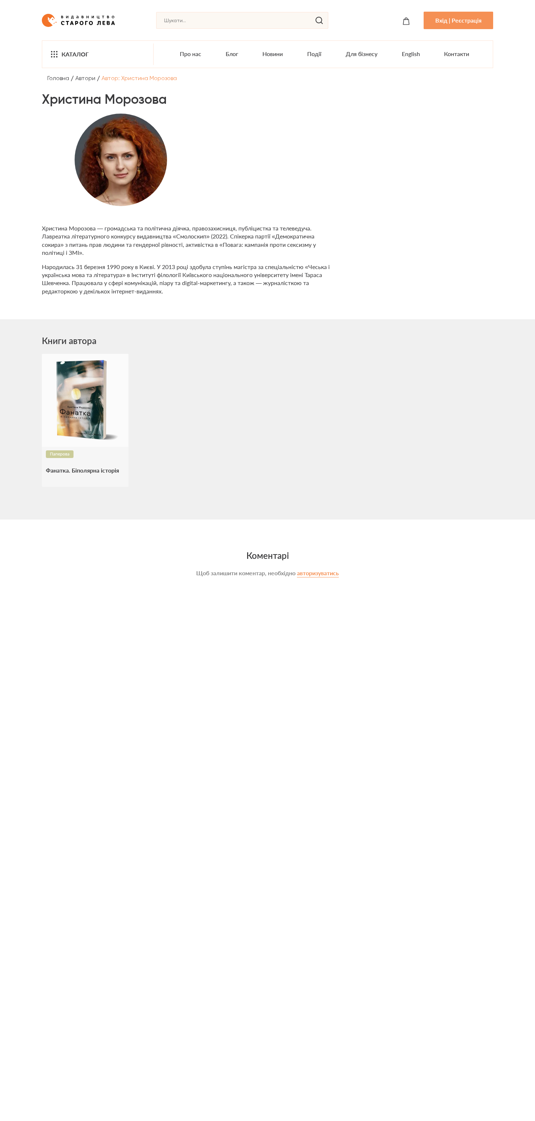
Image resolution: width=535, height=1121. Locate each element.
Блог (232, 53)
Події (314, 53)
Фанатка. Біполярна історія (82, 470)
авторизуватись (318, 572)
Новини (272, 53)
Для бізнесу (361, 53)
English (411, 53)
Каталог (75, 54)
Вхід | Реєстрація (458, 20)
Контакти (456, 53)
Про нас (190, 53)
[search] (319, 20)
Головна (58, 78)
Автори (85, 78)
